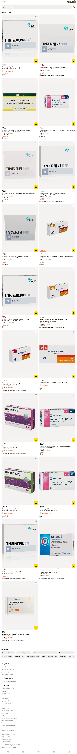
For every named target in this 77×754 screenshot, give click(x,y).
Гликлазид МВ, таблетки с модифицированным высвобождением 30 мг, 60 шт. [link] (15, 320)
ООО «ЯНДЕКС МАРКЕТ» (13, 745)
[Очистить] (69, 7)
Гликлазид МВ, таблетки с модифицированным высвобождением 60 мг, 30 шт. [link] (15, 67)
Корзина (54, 751)
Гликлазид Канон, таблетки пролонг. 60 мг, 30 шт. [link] (54, 382)
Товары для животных (8, 723)
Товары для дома (6, 703)
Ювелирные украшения (8, 730)
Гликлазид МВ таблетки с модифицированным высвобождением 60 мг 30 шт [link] (15, 257)
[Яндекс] (14, 747)
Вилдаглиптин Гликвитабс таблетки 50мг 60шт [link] (15, 634)
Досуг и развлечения (8, 688)
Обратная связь (6, 736)
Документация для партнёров (10, 672)
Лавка (23, 751)
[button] (74, 7)
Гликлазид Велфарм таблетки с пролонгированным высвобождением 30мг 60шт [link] (17, 446)
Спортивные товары (7, 720)
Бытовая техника (6, 693)
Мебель (4, 691)
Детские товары (6, 728)
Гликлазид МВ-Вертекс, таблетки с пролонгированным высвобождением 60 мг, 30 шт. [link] (55, 509)
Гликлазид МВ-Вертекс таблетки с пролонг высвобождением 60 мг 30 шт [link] (57, 131)
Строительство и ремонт (8, 725)
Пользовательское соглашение (10, 734)
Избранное (38, 751)
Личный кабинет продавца (9, 667)
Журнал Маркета (6, 741)
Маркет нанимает (7, 739)
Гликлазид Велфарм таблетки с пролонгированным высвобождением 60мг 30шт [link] (17, 509)
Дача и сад (5, 713)
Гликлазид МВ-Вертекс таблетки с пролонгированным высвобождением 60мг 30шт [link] (55, 446)
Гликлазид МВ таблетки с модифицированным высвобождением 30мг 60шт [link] (53, 194)
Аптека (4, 706)
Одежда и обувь (6, 701)
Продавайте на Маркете (8, 669)
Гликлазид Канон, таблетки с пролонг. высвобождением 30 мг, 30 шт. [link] (56, 257)
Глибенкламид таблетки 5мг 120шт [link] (12, 572)
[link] (8, 652)
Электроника (5, 698)
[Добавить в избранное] (36, 16)
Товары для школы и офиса (9, 718)
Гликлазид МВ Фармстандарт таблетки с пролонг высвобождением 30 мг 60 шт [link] (16, 131)
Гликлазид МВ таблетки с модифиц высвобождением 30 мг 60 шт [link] (19, 193)
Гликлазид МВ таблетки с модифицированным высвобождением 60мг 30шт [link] (53, 68)
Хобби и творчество (7, 710)
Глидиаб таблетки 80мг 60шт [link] (48, 572)
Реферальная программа (9, 681)
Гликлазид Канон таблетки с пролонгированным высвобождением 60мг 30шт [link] (16, 383)
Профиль (69, 751)
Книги (3, 715)
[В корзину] (36, 61)
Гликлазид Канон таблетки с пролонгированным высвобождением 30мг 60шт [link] (53, 320)
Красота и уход (6, 708)
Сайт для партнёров (7, 674)
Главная (7, 751)
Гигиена (4, 696)
